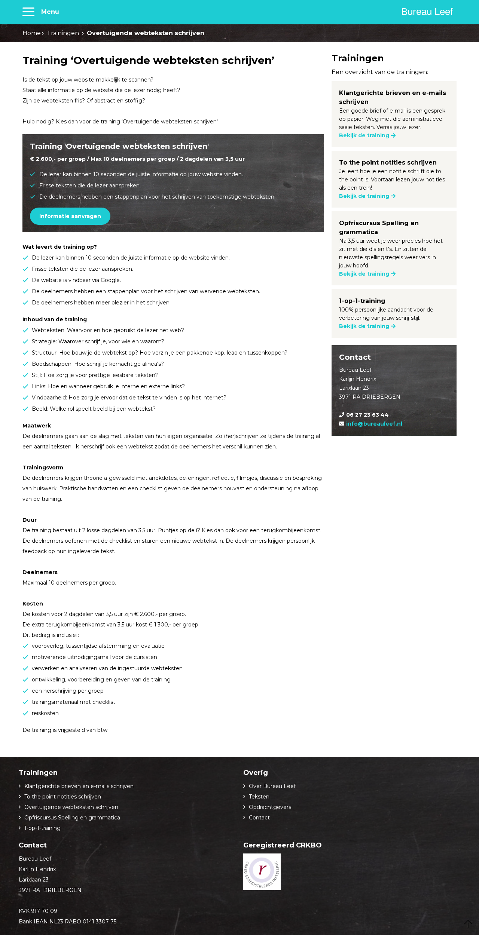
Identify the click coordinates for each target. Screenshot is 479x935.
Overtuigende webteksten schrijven (71, 807)
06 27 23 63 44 (367, 414)
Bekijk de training (364, 135)
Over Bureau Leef (272, 786)
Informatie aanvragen (70, 216)
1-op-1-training (42, 828)
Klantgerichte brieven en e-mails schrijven (79, 786)
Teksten (259, 796)
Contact (259, 817)
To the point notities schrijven (62, 796)
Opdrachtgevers (270, 807)
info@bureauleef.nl (374, 423)
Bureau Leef (427, 11)
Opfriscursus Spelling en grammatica (72, 817)
